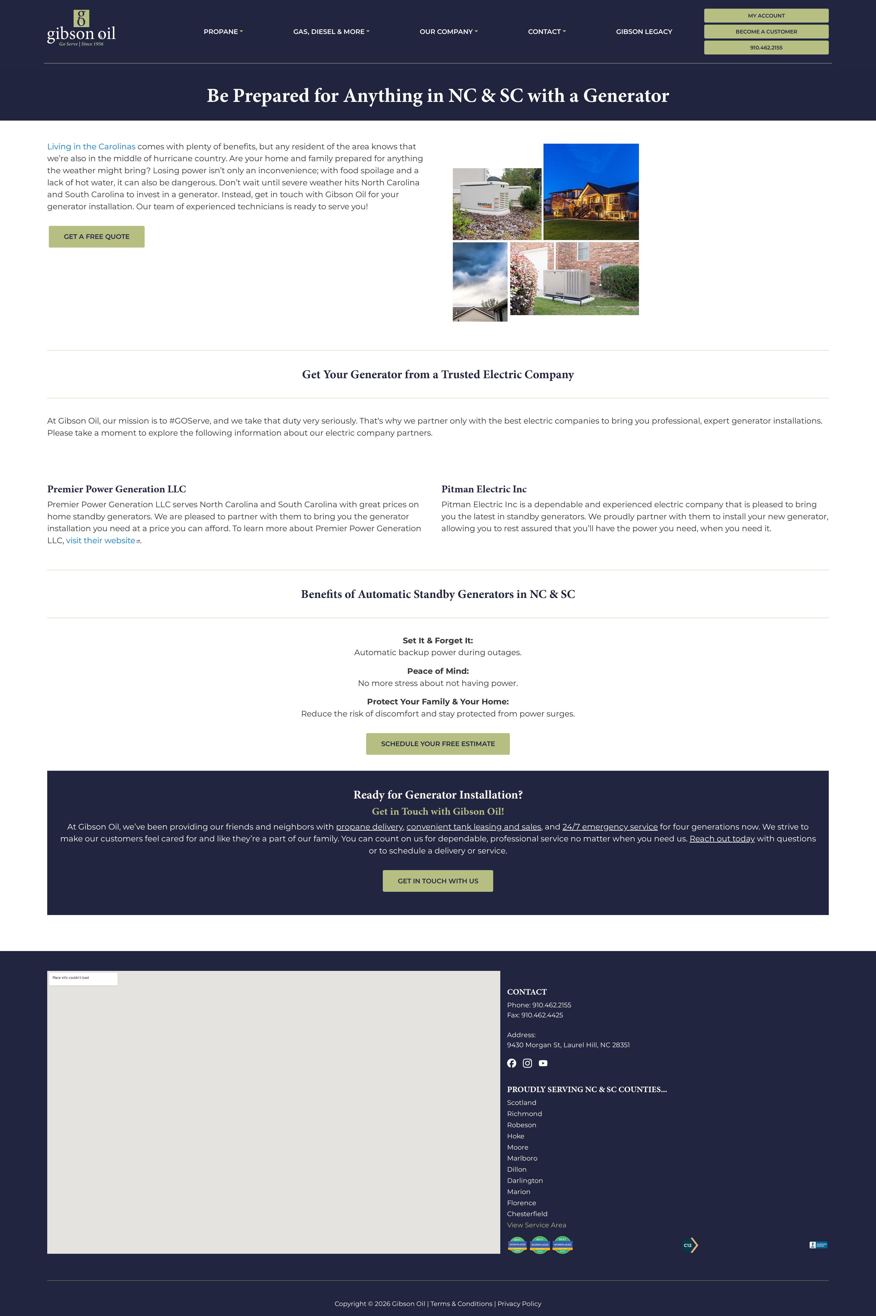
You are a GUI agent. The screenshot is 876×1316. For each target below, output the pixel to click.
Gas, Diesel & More (329, 32)
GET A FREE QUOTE (97, 236)
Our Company (446, 32)
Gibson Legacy (644, 32)
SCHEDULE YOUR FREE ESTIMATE (438, 744)
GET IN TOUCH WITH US (438, 881)
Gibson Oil (408, 1304)
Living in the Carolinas (91, 146)
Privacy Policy (519, 1304)
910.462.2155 (766, 47)
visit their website (100, 540)
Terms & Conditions (461, 1304)
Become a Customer (766, 31)
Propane (221, 32)
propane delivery (369, 827)
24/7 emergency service (610, 827)
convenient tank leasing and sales (474, 827)
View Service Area (536, 1225)
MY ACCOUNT (766, 15)
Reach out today (722, 838)
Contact (544, 32)
